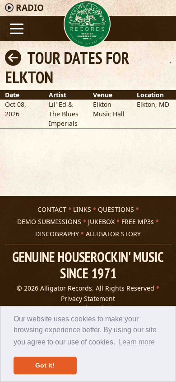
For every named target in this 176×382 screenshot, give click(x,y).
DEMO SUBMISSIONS (49, 221)
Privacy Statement (88, 298)
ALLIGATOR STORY (113, 233)
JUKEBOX (101, 221)
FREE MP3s (137, 221)
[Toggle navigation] (17, 27)
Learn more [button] (136, 342)
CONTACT (51, 209)
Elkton (146, 104)
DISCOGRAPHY (57, 233)
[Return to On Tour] (13, 57)
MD (164, 104)
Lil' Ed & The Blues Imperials (64, 114)
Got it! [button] (45, 365)
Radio (30, 8)
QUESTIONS (116, 209)
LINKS (82, 209)
